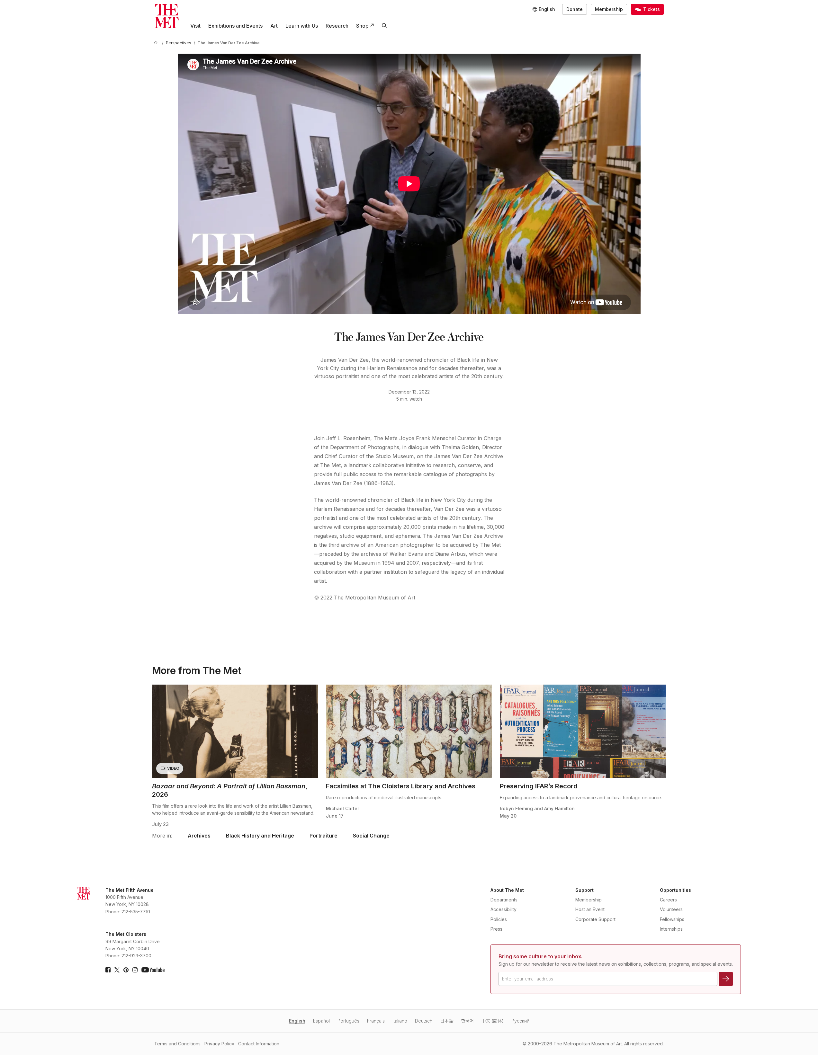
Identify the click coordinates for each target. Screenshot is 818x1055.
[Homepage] (166, 16)
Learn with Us (301, 25)
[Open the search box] (384, 25)
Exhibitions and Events (235, 25)
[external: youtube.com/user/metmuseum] (153, 969)
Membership (609, 9)
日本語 (447, 1021)
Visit (195, 25)
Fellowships (672, 919)
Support (584, 890)
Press (496, 929)
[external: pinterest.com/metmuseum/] (126, 969)
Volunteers (671, 909)
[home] (156, 43)
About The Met (507, 890)
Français (376, 1021)
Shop (362, 25)
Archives (199, 835)
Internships (671, 929)
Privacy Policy (219, 1043)
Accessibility (503, 909)
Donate (574, 9)
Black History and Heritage (260, 835)
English (297, 1021)
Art (274, 25)
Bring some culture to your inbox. (540, 956)
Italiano (399, 1021)
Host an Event (590, 909)
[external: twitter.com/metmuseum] (117, 969)
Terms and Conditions (177, 1043)
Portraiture (323, 835)
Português (348, 1021)
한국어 (467, 1021)
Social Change (371, 835)
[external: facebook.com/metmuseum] (108, 969)
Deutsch (423, 1021)
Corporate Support (595, 919)
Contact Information (258, 1043)
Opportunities (675, 890)
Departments (503, 899)
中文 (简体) (492, 1021)
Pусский (520, 1021)
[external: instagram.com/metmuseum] (135, 969)
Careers (668, 899)
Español (321, 1021)
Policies (498, 919)
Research (337, 25)
